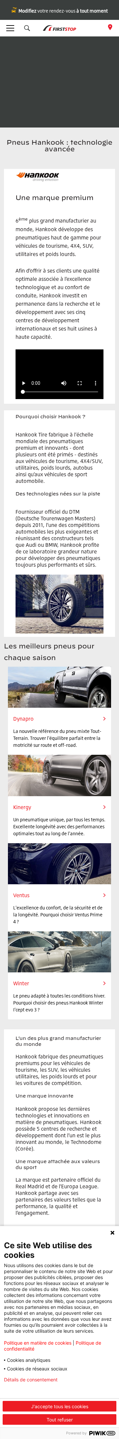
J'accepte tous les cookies (59, 1406)
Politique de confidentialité (32, 1390)
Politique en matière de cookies (37, 1343)
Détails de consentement (31, 1379)
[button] (27, 28)
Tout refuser (60, 1419)
